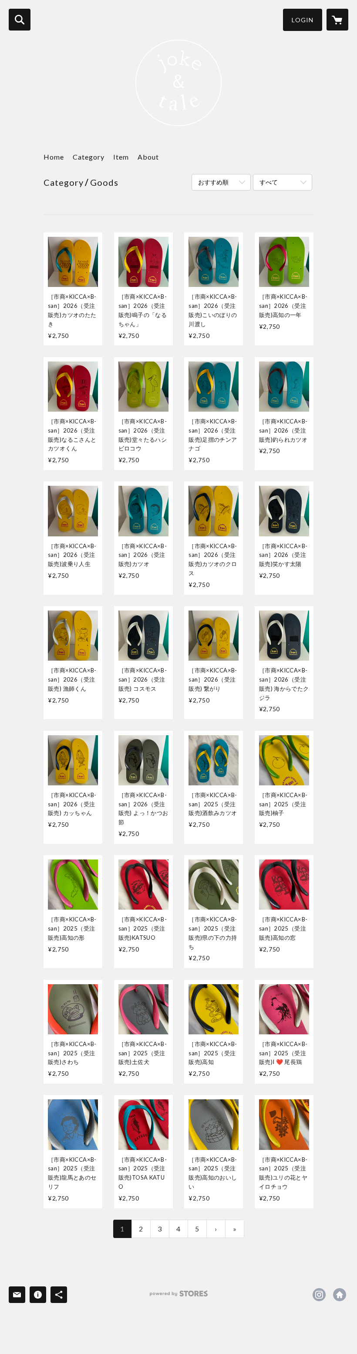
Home (54, 157)
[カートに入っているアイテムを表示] (337, 20)
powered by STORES (179, 1296)
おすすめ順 (213, 182)
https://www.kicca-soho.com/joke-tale (339, 1294)
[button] (302, 20)
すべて (268, 182)
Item (121, 157)
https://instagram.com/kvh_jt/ (319, 1294)
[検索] (19, 20)
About (148, 157)
